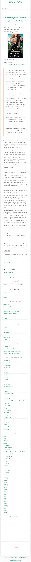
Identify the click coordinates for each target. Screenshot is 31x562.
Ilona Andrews (7, 389)
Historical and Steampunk (10, 313)
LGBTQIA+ (6, 318)
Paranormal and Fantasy (9, 320)
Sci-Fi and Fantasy (8, 337)
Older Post (24, 262)
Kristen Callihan (7, 410)
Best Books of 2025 (8, 346)
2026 (4, 436)
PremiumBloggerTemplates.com (15, 560)
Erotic (5, 309)
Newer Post (7, 262)
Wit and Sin (15, 2)
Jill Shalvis (6, 403)
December (7, 445)
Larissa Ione (6, 412)
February (7, 472)
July (6, 461)
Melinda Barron (7, 417)
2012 (4, 501)
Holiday (5, 316)
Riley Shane (6, 422)
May (6, 465)
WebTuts (11, 559)
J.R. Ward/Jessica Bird (8, 393)
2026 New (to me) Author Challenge (12, 351)
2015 (4, 494)
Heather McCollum (8, 386)
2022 (4, 478)
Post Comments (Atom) (16, 278)
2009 (4, 508)
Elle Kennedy (6, 379)
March (6, 470)
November (7, 447)
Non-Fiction (6, 334)
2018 (4, 487)
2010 (4, 506)
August (6, 458)
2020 (4, 482)
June (6, 463)
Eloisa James (6, 382)
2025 (4, 438)
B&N (15, 64)
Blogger (18, 517)
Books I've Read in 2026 (9, 349)
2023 (4, 443)
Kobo (19, 64)
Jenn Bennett (6, 396)
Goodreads (6, 292)
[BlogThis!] (6, 251)
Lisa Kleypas (6, 415)
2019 (4, 485)
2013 (4, 499)
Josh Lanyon (6, 405)
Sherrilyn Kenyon (7, 427)
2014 (4, 496)
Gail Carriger (6, 384)
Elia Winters (6, 374)
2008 (4, 510)
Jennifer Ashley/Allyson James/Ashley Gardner (15, 400)
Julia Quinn (6, 408)
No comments (22, 24)
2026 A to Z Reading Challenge (11, 353)
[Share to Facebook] (9, 251)
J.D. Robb (5, 391)
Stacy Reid (6, 429)
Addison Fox (6, 360)
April (6, 468)
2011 (4, 503)
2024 (4, 441)
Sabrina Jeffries (7, 424)
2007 (4, 513)
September (7, 456)
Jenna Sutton (6, 398)
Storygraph (6, 295)
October (7, 450)
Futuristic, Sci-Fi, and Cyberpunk (11, 311)
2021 (4, 480)
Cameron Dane (7, 365)
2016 (4, 492)
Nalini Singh (6, 419)
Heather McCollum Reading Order (12, 66)
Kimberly (10, 24)
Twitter (5, 297)
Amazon (11, 64)
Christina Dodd (7, 370)
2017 (4, 489)
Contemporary (7, 306)
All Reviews (6, 304)
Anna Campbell (7, 363)
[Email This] (4, 251)
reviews (18, 258)
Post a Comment (8, 272)
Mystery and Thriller (8, 330)
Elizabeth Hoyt (7, 377)
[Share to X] (7, 251)
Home (15, 262)
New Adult (6, 332)
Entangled (23, 64)
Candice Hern (6, 367)
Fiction (5, 327)
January (7, 475)
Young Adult (6, 339)
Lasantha (23, 559)
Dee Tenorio (6, 372)
